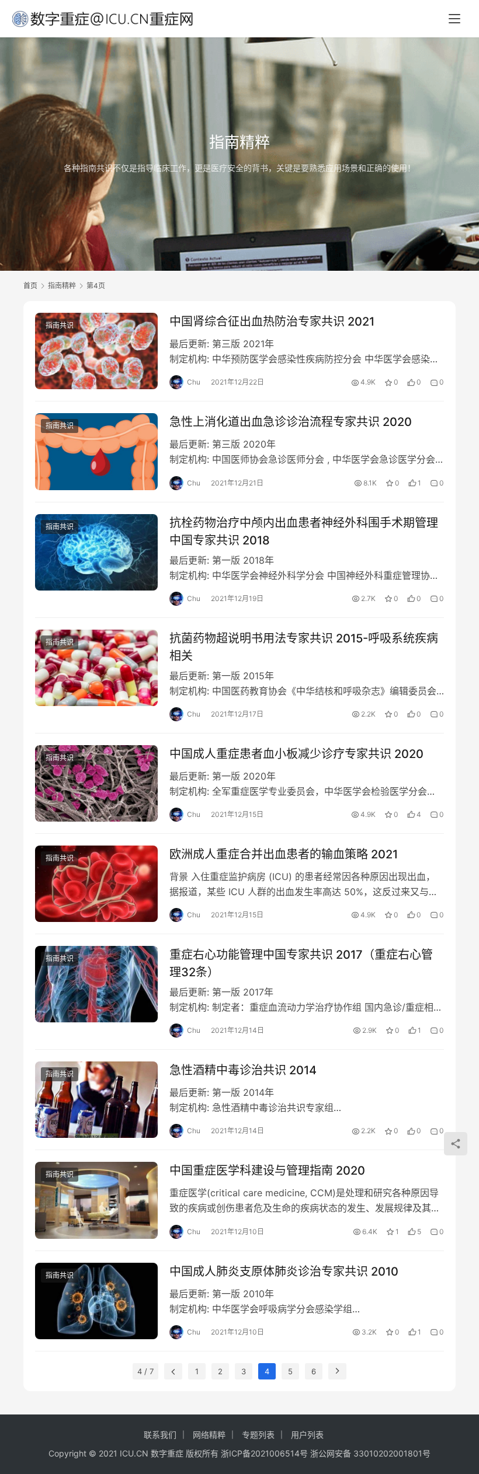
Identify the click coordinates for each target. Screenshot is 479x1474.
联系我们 (160, 1435)
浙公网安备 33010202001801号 (370, 1453)
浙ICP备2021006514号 (264, 1453)
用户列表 (307, 1435)
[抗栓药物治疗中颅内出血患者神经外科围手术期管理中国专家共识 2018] (96, 552)
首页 (30, 285)
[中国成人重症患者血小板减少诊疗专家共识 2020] (96, 783)
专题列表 (258, 1435)
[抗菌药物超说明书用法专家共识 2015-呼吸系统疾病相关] (96, 668)
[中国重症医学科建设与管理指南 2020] (96, 1200)
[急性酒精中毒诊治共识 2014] (96, 1099)
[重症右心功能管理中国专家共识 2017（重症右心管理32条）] (96, 984)
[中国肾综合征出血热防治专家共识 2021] (96, 351)
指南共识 (60, 325)
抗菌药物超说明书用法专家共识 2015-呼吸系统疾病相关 (303, 646)
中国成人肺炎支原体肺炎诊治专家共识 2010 (283, 1272)
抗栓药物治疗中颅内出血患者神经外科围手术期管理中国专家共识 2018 (303, 531)
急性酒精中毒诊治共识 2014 (243, 1070)
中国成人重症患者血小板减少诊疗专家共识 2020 (296, 754)
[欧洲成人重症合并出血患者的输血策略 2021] (96, 884)
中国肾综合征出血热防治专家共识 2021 (271, 322)
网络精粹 (209, 1435)
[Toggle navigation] (454, 18)
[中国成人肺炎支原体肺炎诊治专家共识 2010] (96, 1301)
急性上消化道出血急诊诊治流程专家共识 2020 (290, 422)
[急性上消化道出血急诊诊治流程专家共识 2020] (96, 451)
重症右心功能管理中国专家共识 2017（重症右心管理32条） (301, 963)
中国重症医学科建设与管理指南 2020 (267, 1171)
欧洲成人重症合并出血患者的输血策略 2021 (283, 854)
